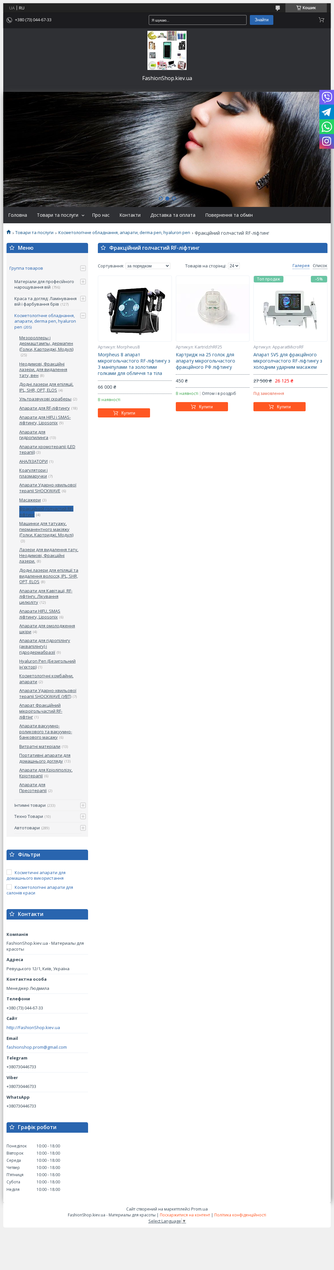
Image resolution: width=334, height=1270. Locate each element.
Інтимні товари (30, 805)
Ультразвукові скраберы (45, 399)
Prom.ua (199, 1209)
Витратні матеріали (39, 746)
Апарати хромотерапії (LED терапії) (47, 449)
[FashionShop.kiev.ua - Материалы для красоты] (167, 50)
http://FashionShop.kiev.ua (33, 1027)
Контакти (130, 215)
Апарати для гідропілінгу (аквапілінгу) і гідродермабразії (44, 646)
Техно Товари (28, 816)
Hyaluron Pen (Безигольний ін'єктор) (47, 664)
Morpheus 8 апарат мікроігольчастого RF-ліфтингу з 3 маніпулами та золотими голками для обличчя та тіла (134, 364)
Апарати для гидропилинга (33, 435)
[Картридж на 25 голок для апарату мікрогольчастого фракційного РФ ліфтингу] (213, 309)
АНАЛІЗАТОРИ (33, 461)
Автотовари (27, 828)
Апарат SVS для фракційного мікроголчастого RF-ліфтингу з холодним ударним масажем (287, 361)
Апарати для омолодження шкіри (47, 629)
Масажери (30, 500)
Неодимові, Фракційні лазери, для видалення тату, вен (43, 369)
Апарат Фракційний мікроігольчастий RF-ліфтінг (40, 711)
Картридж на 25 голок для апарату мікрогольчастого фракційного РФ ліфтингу (205, 361)
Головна (17, 215)
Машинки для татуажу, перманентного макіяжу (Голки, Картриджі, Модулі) (46, 529)
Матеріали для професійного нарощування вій (44, 284)
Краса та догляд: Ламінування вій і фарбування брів (45, 301)
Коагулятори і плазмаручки (33, 473)
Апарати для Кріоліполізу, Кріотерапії (45, 773)
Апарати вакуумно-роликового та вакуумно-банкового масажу (45, 731)
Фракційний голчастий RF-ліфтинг (46, 511)
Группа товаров (26, 268)
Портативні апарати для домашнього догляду (44, 758)
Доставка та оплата (172, 215)
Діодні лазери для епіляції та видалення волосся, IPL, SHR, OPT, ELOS (48, 575)
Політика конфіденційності (240, 1215)
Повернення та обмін (229, 215)
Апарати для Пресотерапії (33, 787)
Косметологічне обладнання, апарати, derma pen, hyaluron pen (124, 232)
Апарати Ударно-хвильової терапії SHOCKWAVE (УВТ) (47, 693)
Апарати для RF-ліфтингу (44, 408)
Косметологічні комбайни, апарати (46, 679)
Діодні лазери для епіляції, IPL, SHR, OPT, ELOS (46, 387)
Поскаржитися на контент (185, 1215)
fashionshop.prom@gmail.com (37, 1047)
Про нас (101, 215)
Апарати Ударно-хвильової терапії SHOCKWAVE (47, 488)
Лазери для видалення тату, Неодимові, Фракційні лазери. (48, 555)
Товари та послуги (57, 215)
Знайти (261, 19)
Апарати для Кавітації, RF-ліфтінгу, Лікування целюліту (45, 596)
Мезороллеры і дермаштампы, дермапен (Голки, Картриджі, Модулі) (46, 343)
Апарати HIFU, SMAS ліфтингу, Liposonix (39, 614)
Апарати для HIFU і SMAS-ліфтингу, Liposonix (45, 420)
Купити (128, 413)
